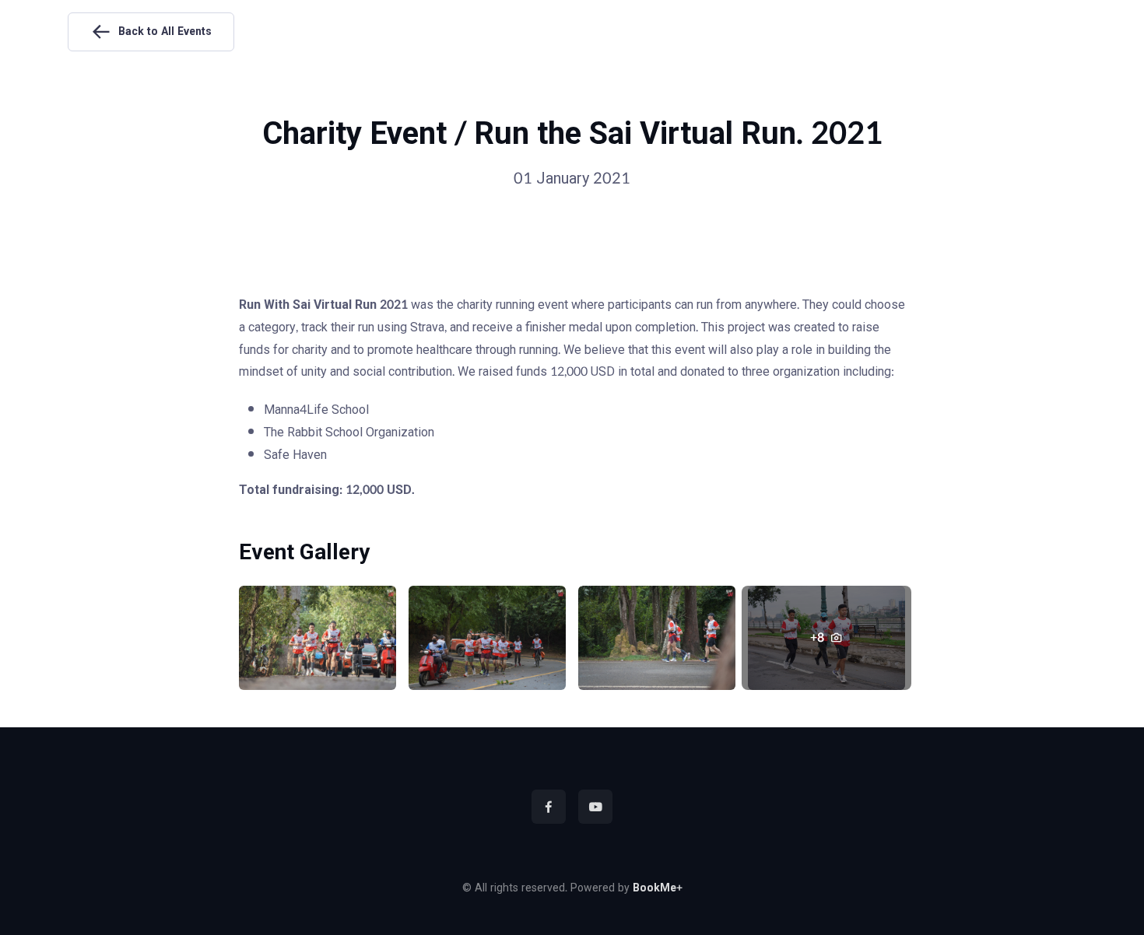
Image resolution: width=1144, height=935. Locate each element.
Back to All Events (165, 31)
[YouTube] (595, 807)
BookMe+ (658, 888)
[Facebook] (549, 807)
